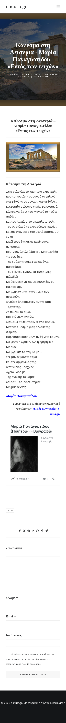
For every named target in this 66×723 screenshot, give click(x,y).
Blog (10, 510)
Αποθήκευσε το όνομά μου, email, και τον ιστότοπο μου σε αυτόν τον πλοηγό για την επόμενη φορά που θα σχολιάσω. (30, 659)
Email (11, 616)
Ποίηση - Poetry (33, 74)
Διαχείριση (43, 76)
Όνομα (12, 598)
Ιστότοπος (14, 635)
